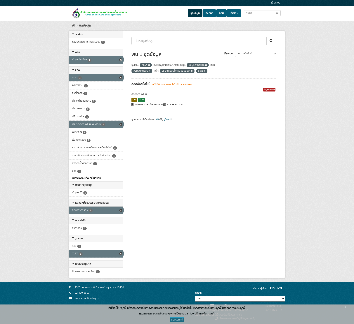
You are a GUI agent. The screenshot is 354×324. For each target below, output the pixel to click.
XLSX (141, 99)
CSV (134, 99)
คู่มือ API (167, 119)
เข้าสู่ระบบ (275, 3)
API (157, 119)
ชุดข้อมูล (195, 13)
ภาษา (198, 293)
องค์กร (209, 13)
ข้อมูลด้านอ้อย (269, 89)
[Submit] (271, 41)
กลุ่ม (221, 13)
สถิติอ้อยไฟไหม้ (140, 84)
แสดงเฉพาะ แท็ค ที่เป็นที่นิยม (86, 178)
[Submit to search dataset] (277, 12)
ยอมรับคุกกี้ (177, 320)
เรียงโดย (228, 53)
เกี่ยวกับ (234, 13)
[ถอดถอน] (149, 65)
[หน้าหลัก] (73, 25)
